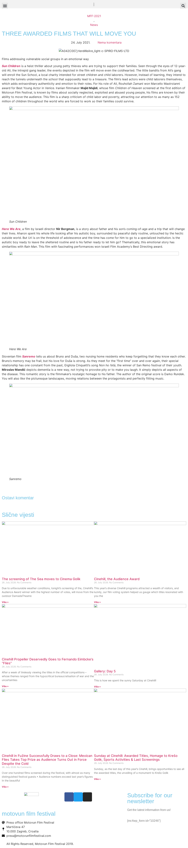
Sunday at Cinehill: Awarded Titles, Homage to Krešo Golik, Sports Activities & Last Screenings (136, 758)
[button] (183, 6)
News (94, 25)
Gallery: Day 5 (105, 671)
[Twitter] (78, 797)
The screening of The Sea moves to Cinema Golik (41, 579)
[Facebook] (69, 797)
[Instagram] (87, 797)
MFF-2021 (94, 16)
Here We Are (11, 229)
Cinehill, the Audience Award (117, 579)
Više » (5, 602)
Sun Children (11, 66)
